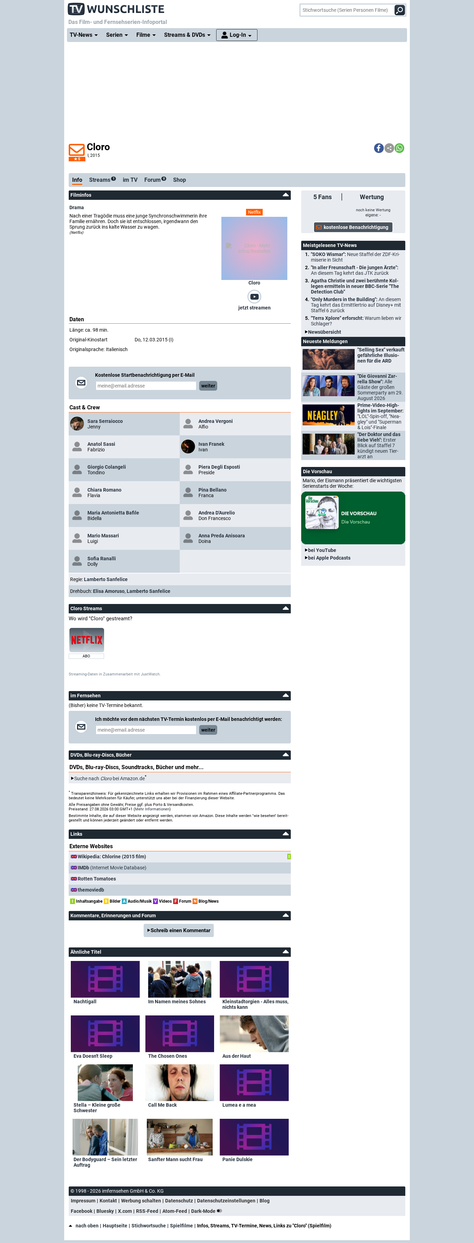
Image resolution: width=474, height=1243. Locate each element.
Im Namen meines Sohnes (177, 1001)
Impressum (83, 1200)
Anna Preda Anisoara (221, 535)
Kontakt (108, 1200)
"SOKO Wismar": (355, 257)
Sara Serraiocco (105, 421)
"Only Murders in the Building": (356, 305)
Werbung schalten (141, 1200)
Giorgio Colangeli (106, 467)
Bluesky (105, 1211)
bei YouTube (322, 550)
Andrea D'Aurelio (216, 513)
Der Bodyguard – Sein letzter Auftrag (105, 1162)
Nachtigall (85, 1001)
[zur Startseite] (116, 7)
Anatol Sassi (101, 444)
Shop (179, 180)
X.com (125, 1211)
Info (77, 180)
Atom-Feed (174, 1211)
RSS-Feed (147, 1211)
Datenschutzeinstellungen (226, 1200)
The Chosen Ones (167, 1056)
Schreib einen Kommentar (180, 930)
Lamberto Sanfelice (106, 579)
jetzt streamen (254, 307)
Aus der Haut (236, 1056)
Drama (76, 207)
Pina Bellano (212, 490)
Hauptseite (115, 1225)
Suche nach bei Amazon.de (109, 778)
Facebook (81, 1211)
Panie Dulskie (237, 1159)
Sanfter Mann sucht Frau (175, 1159)
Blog (265, 1200)
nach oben (87, 1225)
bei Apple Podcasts (329, 558)
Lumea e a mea (239, 1105)
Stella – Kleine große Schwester (97, 1107)
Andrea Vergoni (215, 421)
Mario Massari (103, 535)
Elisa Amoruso (109, 591)
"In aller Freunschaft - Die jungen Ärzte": (354, 270)
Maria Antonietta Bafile (113, 513)
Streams (102, 180)
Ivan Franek (211, 444)
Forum (154, 180)
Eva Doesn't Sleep (93, 1056)
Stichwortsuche (149, 1225)
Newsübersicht (324, 332)
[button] (379, 148)
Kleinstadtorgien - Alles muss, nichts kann (255, 1004)
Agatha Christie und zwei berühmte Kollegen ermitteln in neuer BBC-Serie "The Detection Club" (355, 286)
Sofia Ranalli (101, 558)
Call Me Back (162, 1105)
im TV (130, 180)
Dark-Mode (204, 1211)
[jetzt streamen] (254, 296)
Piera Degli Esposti (219, 467)
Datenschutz (179, 1200)
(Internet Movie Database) (112, 867)
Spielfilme (181, 1225)
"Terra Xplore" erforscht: (356, 320)
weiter (208, 386)
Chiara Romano (104, 490)
